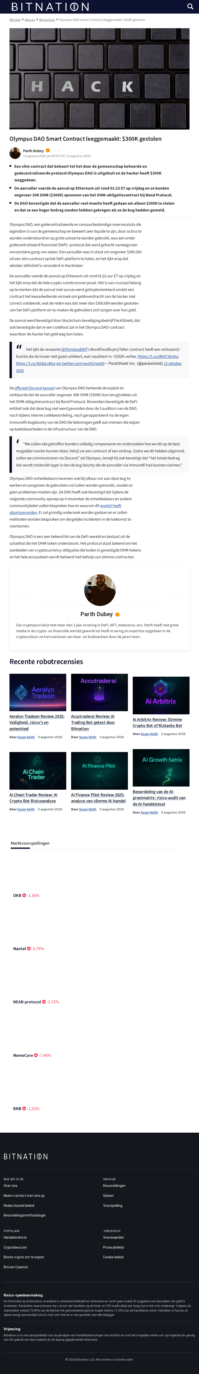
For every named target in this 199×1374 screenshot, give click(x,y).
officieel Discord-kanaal (34, 388)
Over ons (10, 1186)
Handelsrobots (15, 1237)
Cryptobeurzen (15, 1247)
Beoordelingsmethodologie (25, 1215)
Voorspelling (112, 1206)
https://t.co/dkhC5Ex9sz (158, 356)
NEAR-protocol (27, 1002)
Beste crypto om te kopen (24, 1257)
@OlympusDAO (74, 349)
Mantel (19, 949)
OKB (17, 896)
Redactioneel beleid (19, 1206)
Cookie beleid (113, 1257)
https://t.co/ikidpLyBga (36, 364)
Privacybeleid (113, 1247)
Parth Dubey (96, 614)
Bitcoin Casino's (16, 1267)
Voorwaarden (113, 1237)
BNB (17, 1109)
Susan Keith (26, 737)
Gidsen (108, 1196)
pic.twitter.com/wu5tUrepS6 (80, 364)
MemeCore (23, 1055)
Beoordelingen (114, 1186)
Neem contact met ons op (24, 1196)
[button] (190, 7)
